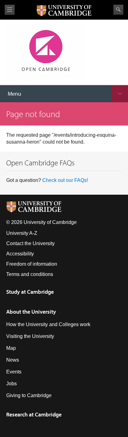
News (12, 360)
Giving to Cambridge (29, 395)
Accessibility (20, 253)
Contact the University (30, 243)
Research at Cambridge (34, 414)
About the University (31, 311)
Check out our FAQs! (65, 180)
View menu (10, 10)
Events (13, 371)
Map (11, 348)
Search (118, 10)
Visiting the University (30, 336)
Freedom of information (31, 264)
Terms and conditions (29, 274)
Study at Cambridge (30, 291)
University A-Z (21, 233)
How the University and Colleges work (48, 324)
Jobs (11, 383)
